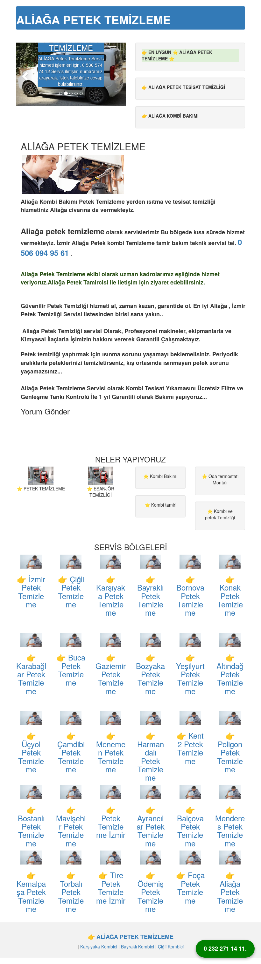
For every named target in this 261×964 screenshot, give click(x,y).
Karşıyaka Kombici (98, 946)
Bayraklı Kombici (137, 946)
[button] (24, 74)
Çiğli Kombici (171, 946)
